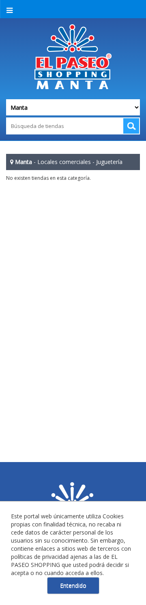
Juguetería (109, 162)
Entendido (73, 585)
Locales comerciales (64, 162)
